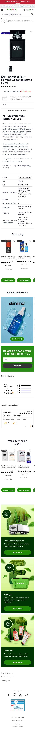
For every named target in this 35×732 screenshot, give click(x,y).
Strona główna (5, 19)
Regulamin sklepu (17, 720)
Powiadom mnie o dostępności (18, 110)
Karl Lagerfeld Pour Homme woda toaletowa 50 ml (18, 21)
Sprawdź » (17, 3)
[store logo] (12, 10)
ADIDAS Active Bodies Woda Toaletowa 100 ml (8, 257)
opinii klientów (8, 387)
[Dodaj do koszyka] (8, 280)
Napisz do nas (18, 552)
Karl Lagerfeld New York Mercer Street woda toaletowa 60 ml (24, 467)
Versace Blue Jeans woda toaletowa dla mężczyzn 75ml (24, 257)
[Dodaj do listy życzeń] (14, 241)
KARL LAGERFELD (24, 177)
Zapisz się (17, 366)
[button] (6, 423)
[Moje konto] (30, 10)
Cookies (17, 724)
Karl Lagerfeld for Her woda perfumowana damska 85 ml (8, 467)
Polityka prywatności (17, 717)
